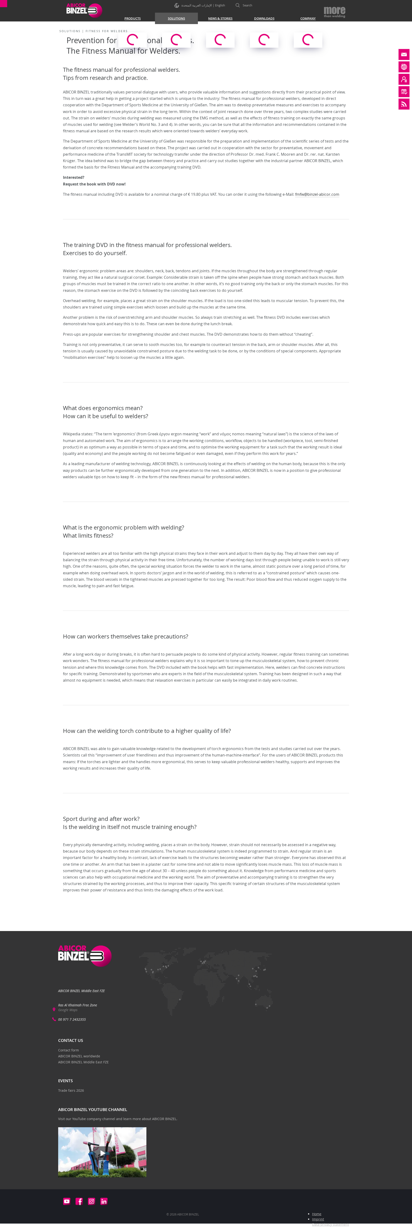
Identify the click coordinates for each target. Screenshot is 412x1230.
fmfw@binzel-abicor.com (317, 194)
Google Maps (67, 1010)
